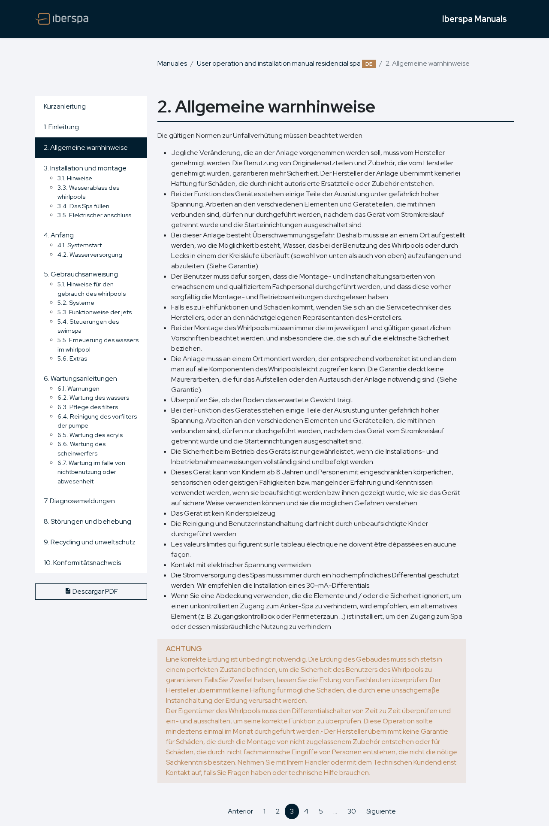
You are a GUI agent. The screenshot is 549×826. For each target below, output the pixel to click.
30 (351, 811)
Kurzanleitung (65, 106)
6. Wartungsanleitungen (80, 378)
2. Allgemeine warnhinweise (86, 147)
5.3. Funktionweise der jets (94, 312)
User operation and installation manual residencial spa (284, 63)
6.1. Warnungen (78, 388)
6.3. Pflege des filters (87, 407)
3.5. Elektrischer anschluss (94, 215)
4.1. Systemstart (79, 245)
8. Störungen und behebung (87, 521)
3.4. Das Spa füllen (83, 206)
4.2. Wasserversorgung (89, 254)
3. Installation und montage (85, 168)
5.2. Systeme (75, 302)
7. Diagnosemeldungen (79, 500)
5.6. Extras (72, 358)
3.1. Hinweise (74, 178)
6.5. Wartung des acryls (90, 435)
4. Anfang (59, 235)
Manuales (172, 63)
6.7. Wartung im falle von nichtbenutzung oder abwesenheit (91, 472)
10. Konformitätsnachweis (82, 562)
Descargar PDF (94, 591)
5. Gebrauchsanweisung (81, 274)
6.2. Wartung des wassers (93, 397)
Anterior (240, 811)
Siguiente (381, 811)
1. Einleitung (61, 126)
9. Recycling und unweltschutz (90, 542)
